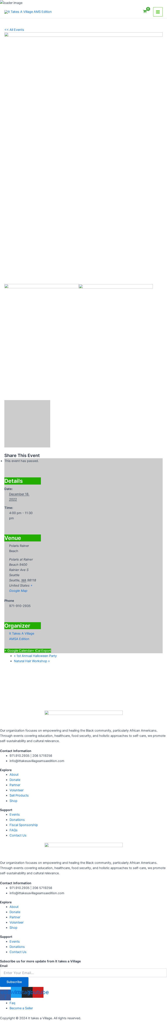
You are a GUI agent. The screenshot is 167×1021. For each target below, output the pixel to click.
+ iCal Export (41, 651)
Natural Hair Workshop (32, 661)
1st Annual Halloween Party (35, 656)
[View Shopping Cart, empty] (145, 11)
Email (3, 966)
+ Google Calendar (18, 651)
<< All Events (14, 30)
